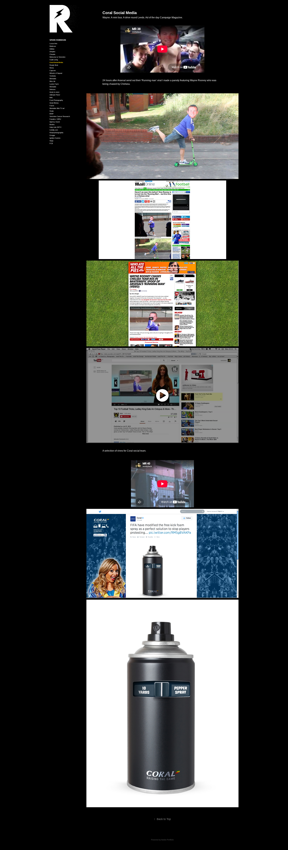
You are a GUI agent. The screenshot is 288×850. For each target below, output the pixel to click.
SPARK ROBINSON (58, 40)
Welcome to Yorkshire (57, 57)
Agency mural (55, 122)
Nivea (52, 68)
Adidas (52, 49)
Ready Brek (54, 65)
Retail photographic (56, 133)
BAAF (52, 114)
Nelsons (53, 89)
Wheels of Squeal (56, 73)
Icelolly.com (54, 130)
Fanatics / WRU (55, 119)
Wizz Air (52, 81)
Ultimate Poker (55, 95)
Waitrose (53, 46)
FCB (51, 143)
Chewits (52, 54)
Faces (52, 106)
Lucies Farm (54, 84)
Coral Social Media (56, 62)
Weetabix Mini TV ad (57, 108)
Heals (52, 111)
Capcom (53, 70)
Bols (51, 97)
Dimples (52, 52)
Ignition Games (55, 138)
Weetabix (53, 79)
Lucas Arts (53, 43)
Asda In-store (54, 92)
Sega (51, 141)
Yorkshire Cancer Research (60, 116)
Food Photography (56, 100)
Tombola (53, 76)
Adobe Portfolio (167, 840)
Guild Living (54, 60)
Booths (52, 124)
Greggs (52, 135)
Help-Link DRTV (55, 127)
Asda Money (54, 103)
